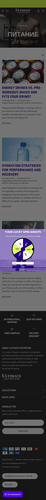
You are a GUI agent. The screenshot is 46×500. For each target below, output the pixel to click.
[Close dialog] (44, 230)
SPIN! (23, 267)
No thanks (23, 269)
